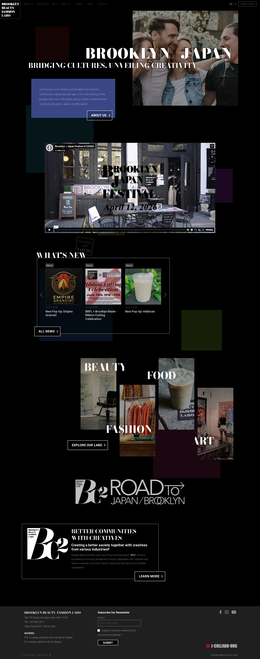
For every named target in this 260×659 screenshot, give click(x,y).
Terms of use (43, 655)
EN (231, 4)
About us (98, 115)
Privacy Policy (29, 655)
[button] (165, 295)
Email (101, 617)
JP (235, 4)
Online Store (247, 4)
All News (47, 331)
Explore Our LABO (87, 445)
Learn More (149, 576)
